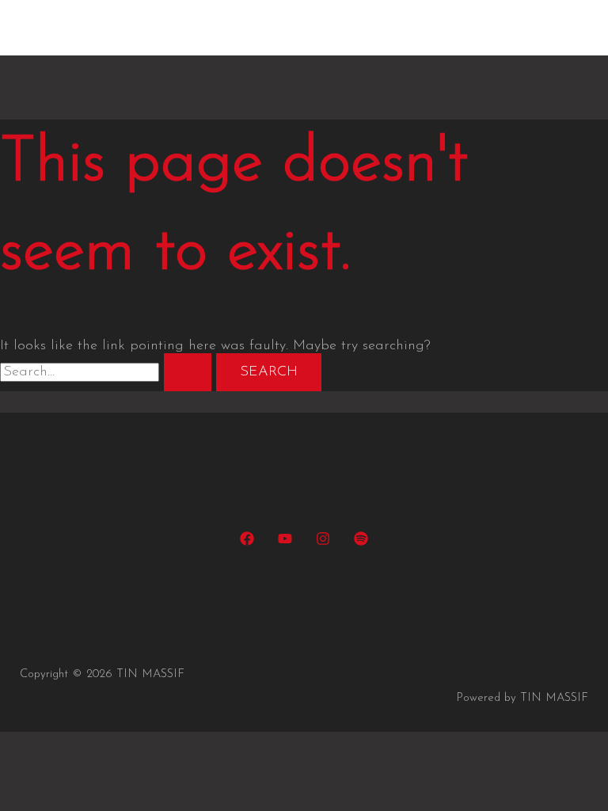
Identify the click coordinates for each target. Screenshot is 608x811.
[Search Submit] (187, 372)
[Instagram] (323, 542)
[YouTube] (285, 542)
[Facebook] (247, 542)
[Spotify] (361, 542)
